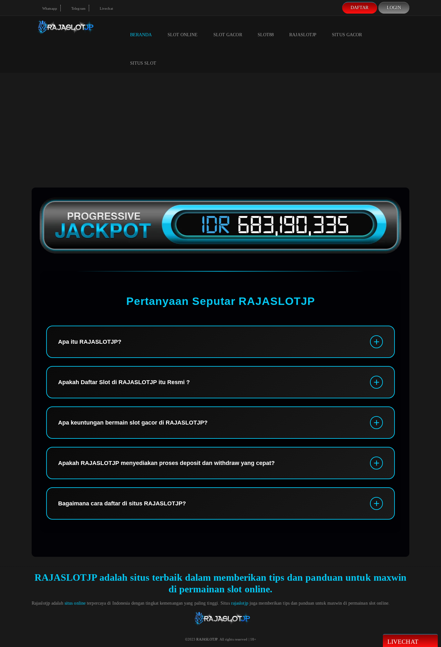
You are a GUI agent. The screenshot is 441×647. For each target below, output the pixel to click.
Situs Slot (143, 63)
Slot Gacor (227, 34)
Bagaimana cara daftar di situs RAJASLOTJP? (122, 503)
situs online (75, 603)
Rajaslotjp (302, 34)
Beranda (141, 34)
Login (394, 7)
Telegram (78, 8)
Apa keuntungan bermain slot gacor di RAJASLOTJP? (133, 422)
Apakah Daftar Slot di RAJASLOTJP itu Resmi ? (124, 382)
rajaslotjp (239, 603)
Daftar (360, 7)
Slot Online (183, 34)
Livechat (106, 8)
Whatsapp (49, 8)
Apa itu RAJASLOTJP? (89, 342)
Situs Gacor (347, 34)
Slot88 (266, 34)
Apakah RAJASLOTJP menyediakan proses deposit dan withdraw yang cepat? (166, 463)
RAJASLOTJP (66, 577)
